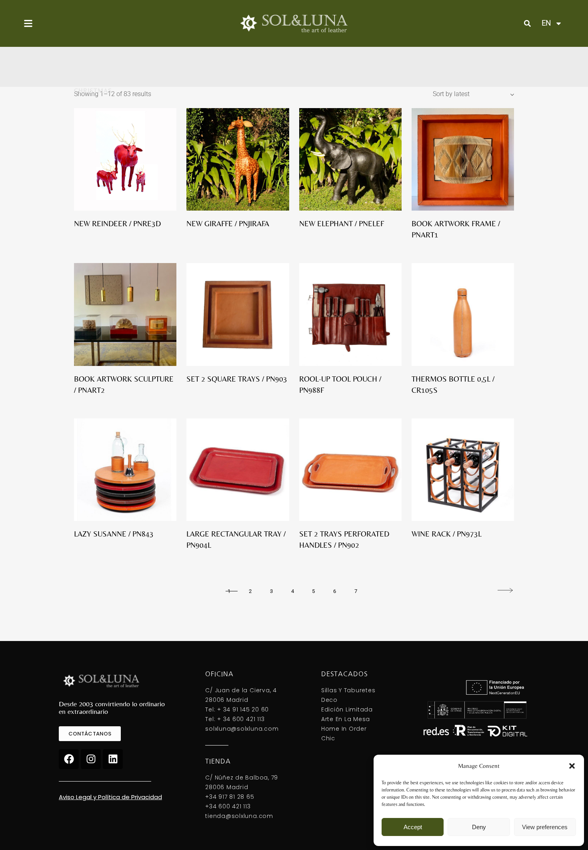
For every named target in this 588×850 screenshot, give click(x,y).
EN (546, 23)
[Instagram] (91, 759)
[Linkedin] (113, 759)
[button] (572, 766)
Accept (413, 827)
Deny (479, 827)
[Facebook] (69, 759)
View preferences (545, 827)
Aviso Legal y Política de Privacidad (110, 797)
